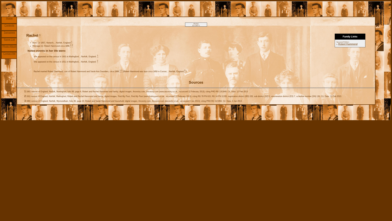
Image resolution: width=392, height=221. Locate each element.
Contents (9, 25)
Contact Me (9, 53)
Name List (9, 39)
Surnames (9, 32)
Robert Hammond (348, 44)
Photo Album (9, 46)
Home (9, 18)
